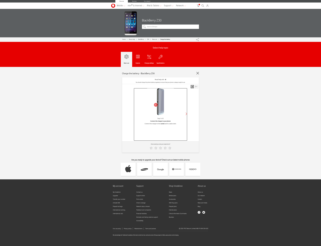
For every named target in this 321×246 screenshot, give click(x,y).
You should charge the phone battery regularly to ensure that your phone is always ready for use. (160, 82)
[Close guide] (197, 73)
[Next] (186, 114)
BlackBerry (141, 39)
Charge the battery (165, 39)
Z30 (148, 39)
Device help (132, 39)
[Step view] (192, 86)
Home (124, 39)
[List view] (196, 86)
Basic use (154, 39)
